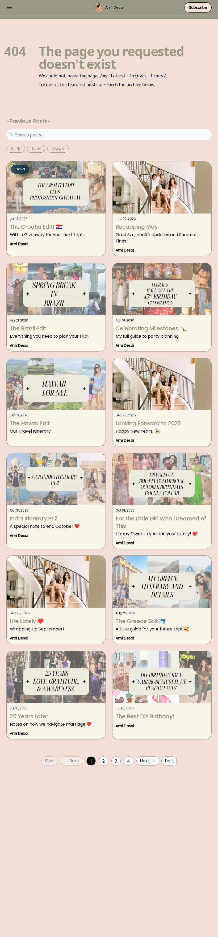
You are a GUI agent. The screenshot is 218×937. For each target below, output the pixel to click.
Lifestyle (58, 148)
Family (15, 148)
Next (144, 761)
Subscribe (198, 7)
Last (169, 761)
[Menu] (9, 7)
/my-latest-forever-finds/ (133, 75)
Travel (36, 148)
